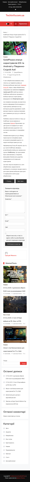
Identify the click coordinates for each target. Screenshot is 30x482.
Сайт (6, 227)
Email (7, 221)
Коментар (8, 199)
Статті (19, 4)
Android (13, 123)
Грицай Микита (18, 72)
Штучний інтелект (13, 2)
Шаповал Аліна (17, 293)
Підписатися (23, 24)
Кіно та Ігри (6, 314)
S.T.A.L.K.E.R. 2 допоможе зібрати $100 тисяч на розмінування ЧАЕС (15, 377)
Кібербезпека (22, 2)
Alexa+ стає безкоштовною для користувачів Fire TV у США (14, 390)
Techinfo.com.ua (15, 15)
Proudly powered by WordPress (18, 476)
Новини (5, 2)
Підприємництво (10, 450)
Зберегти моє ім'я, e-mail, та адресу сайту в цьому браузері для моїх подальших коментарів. (15, 238)
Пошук (5, 360)
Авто (7, 428)
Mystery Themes (20, 478)
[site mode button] (7, 24)
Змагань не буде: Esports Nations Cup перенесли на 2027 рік (16, 403)
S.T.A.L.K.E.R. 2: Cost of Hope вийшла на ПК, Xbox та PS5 (15, 384)
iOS (19, 75)
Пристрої (8, 453)
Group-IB (15, 75)
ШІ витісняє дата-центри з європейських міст (13, 396)
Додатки (8, 432)
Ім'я (6, 215)
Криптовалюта (12, 4)
